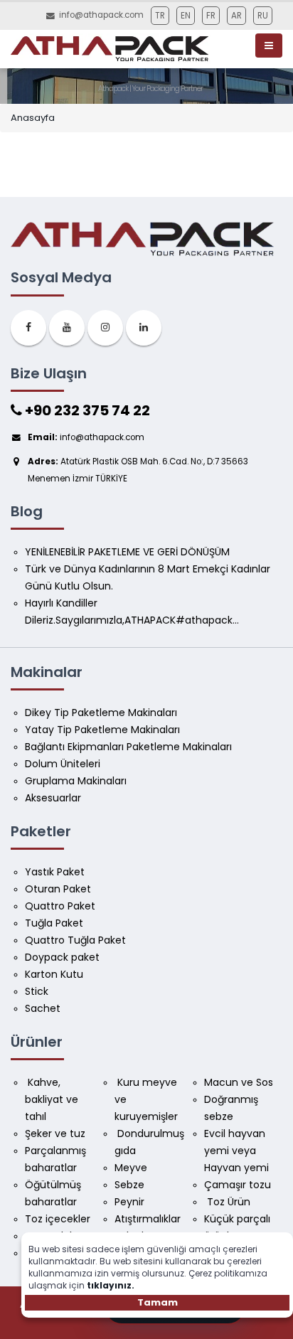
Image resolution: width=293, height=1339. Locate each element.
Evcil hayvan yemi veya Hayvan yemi (236, 1150)
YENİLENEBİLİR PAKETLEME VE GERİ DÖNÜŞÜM (127, 552)
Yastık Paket (55, 872)
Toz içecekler (57, 1219)
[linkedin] (143, 328)
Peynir (129, 1202)
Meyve (130, 1168)
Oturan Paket (58, 889)
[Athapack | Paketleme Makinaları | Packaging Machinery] (113, 48)
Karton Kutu (54, 974)
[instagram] (105, 328)
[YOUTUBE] (67, 328)
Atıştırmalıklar (147, 1219)
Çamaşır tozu (237, 1185)
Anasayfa (33, 117)
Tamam (157, 1302)
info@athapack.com (101, 15)
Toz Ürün (227, 1202)
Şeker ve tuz (55, 1133)
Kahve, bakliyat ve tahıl (53, 1099)
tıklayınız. (110, 1285)
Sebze (129, 1185)
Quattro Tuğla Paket (75, 940)
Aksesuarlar (53, 798)
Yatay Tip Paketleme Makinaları (102, 729)
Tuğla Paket (54, 923)
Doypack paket (62, 957)
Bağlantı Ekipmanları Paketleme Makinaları (128, 747)
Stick (36, 991)
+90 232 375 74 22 (86, 410)
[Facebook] (28, 328)
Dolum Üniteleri (62, 764)
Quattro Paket (60, 906)
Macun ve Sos (240, 1082)
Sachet (42, 1008)
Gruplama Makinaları (76, 781)
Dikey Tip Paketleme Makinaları (101, 712)
